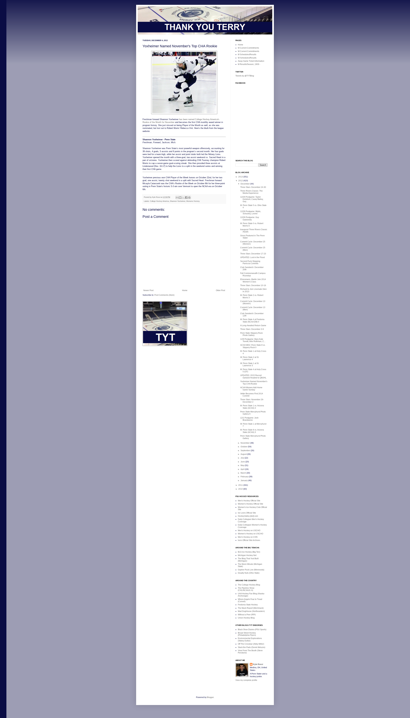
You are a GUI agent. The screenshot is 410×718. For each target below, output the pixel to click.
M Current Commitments (248, 48)
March (243, 473)
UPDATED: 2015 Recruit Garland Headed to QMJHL (253, 376)
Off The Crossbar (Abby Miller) (251, 644)
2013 (240, 177)
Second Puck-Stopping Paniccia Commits (250, 262)
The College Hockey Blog (249, 585)
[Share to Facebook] (186, 197)
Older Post (220, 290)
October (244, 447)
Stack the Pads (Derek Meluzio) (251, 647)
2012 (240, 181)
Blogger (210, 697)
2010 (240, 489)
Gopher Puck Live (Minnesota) (251, 570)
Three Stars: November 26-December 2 (252, 400)
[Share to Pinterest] (189, 197)
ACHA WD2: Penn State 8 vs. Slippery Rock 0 (252, 346)
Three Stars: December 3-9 (252, 329)
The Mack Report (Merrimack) (251, 608)
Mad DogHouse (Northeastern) (251, 611)
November (245, 443)
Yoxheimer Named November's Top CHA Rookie (253, 382)
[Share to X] (183, 197)
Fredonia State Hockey (248, 605)
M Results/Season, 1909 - (249, 64)
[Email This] (177, 197)
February (245, 477)
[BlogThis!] (180, 197)
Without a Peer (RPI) (247, 615)
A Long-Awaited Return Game (253, 325)
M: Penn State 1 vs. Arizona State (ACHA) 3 (252, 407)
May (243, 465)
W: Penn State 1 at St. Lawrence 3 (249, 364)
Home (184, 290)
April (243, 469)
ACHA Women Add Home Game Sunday (251, 388)
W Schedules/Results (247, 58)
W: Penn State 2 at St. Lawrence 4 (249, 358)
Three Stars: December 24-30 (253, 187)
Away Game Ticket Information (251, 61)
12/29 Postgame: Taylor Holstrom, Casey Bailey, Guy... (251, 199)
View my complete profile (246, 680)
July (243, 458)
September (246, 450)
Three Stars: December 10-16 (253, 285)
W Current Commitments (248, 51)
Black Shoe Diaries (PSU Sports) (252, 629)
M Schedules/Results (247, 54)
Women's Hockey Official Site (250, 504)
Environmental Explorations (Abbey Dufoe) (250, 639)
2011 (240, 485)
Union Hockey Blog (246, 618)
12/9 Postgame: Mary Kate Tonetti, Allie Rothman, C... (252, 340)
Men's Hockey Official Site (249, 501)
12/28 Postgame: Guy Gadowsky (249, 218)
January (244, 480)
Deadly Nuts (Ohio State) (248, 573)
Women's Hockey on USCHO (250, 534)
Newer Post (148, 290)
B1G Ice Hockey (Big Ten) (249, 552)
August (244, 454)
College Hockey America (159, 201)
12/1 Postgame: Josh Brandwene (249, 419)
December (245, 184)
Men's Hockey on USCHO (249, 530)
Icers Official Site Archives (249, 540)
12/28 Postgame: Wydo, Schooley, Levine (250, 212)
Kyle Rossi (258, 664)
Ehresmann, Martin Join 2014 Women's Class (253, 280)
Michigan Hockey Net (247, 555)
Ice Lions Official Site (247, 513)
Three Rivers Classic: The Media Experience (251, 192)
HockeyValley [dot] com (248, 516)
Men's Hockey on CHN (248, 537)
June (243, 462)
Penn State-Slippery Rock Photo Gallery (251, 334)
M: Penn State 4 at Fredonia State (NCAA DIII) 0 (252, 320)
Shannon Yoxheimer (177, 201)
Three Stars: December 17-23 (253, 254)
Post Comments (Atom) (164, 295)
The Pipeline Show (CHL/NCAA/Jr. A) (246, 589)
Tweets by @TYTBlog (244, 76)
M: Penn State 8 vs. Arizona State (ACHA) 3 (252, 431)
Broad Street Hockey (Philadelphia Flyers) (247, 634)
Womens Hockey (193, 201)
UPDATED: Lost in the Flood (252, 257)
